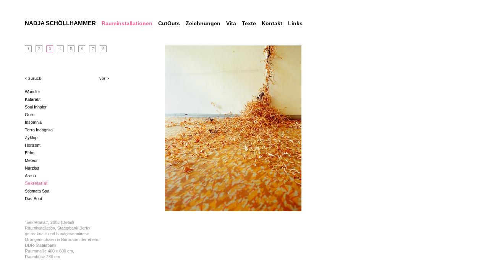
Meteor (31, 160)
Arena (30, 175)
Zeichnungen (203, 23)
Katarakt (32, 99)
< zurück (33, 78)
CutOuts (169, 23)
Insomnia (33, 122)
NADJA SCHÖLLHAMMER (60, 23)
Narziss (32, 168)
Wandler (32, 91)
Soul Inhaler (36, 107)
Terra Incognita (39, 130)
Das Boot (33, 198)
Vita (231, 23)
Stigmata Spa (37, 191)
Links (295, 23)
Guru (29, 114)
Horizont (32, 145)
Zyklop (31, 137)
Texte (249, 23)
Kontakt (272, 23)
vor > (104, 78)
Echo (29, 152)
